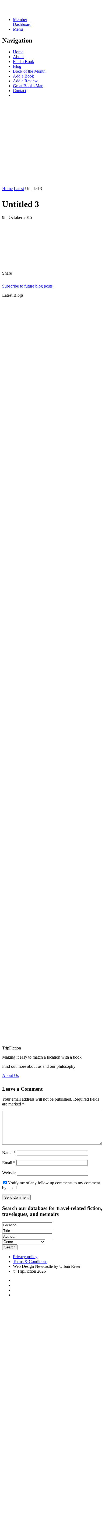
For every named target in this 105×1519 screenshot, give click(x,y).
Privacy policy (25, 1256)
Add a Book (23, 76)
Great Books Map (28, 85)
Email (8, 1162)
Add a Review (25, 81)
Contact (19, 90)
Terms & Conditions (30, 1261)
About (18, 56)
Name (9, 1152)
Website (9, 1172)
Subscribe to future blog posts (27, 286)
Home (18, 52)
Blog (17, 66)
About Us (10, 1075)
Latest (19, 188)
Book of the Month (29, 71)
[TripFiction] (28, 10)
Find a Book (23, 61)
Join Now (10, 179)
